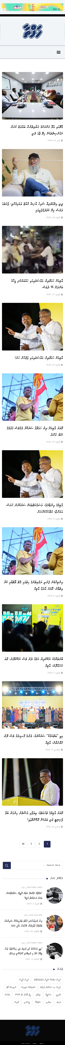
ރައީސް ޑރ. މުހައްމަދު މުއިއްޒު (50, 987)
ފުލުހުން (7, 995)
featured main (34, 888)
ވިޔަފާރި (38, 995)
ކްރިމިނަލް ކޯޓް (11, 987)
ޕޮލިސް (16, 1002)
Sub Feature (35, 915)
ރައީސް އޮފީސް (24, 980)
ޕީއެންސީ (27, 1002)
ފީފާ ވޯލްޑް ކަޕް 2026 (23, 995)
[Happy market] (32, 7)
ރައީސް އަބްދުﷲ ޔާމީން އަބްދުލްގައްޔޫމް (47, 980)
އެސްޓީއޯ (48, 995)
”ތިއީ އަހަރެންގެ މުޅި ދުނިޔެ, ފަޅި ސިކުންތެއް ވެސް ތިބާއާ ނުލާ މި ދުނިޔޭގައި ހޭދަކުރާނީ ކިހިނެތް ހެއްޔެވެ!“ (23, 954)
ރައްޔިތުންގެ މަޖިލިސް (28, 987)
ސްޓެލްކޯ (38, 1002)
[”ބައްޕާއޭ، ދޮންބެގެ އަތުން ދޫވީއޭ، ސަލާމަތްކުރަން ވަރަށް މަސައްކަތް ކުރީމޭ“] (54, 895)
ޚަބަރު (23, 888)
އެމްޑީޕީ (58, 995)
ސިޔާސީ (49, 1002)
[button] (59, 52)
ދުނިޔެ (58, 1002)
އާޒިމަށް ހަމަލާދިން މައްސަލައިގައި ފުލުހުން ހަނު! (38, 358)
